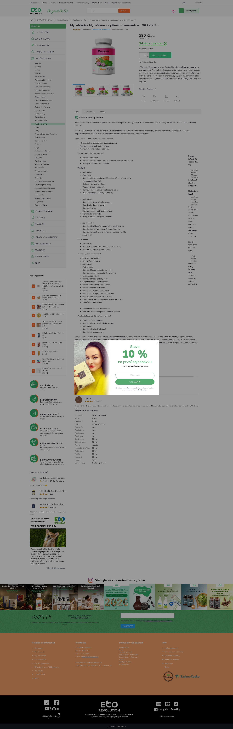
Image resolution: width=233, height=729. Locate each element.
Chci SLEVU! (134, 382)
